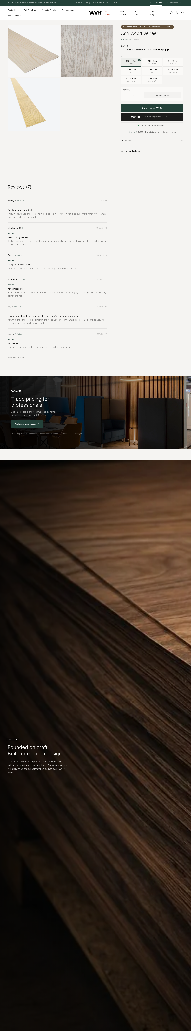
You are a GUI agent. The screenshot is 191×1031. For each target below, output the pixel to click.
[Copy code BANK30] (171, 26)
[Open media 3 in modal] (55, 83)
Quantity (126, 90)
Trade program (153, 13)
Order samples (122, 13)
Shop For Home (156, 3)
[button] (171, 12)
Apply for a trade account (25, 424)
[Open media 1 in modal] (108, 30)
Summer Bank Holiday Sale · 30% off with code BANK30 (94, 3)
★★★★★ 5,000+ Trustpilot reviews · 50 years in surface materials (32, 3)
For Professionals (173, 3)
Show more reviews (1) (17, 358)
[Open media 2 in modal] (55, 30)
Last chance (108, 13)
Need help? (137, 13)
